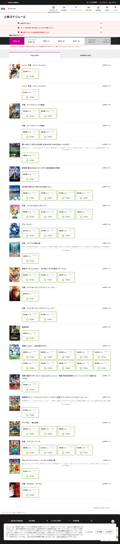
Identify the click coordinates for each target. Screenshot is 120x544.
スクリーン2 (34, 92)
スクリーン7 (52, 352)
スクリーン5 (35, 111)
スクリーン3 (52, 132)
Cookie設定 (89, 532)
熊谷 (14, 512)
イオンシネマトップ (6, 512)
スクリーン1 (35, 174)
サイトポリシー (62, 537)
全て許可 (109, 532)
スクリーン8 (52, 314)
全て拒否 (99, 532)
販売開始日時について (17, 35)
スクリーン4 (35, 132)
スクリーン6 (35, 71)
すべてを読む (65, 150)
